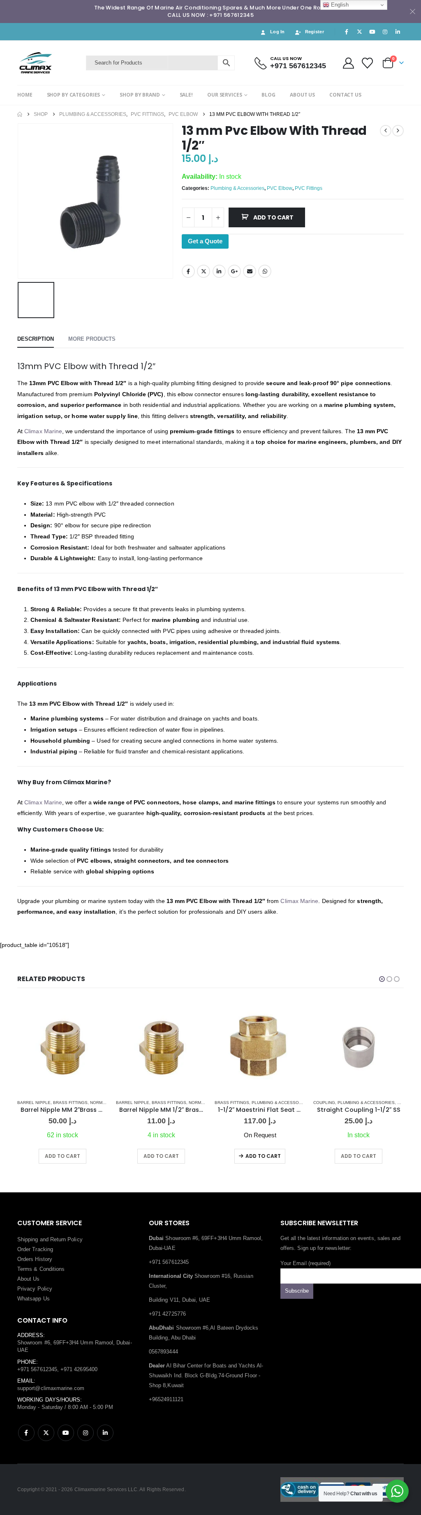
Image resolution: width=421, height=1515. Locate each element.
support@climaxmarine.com (51, 1388)
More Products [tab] (92, 339)
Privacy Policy (34, 1289)
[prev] (385, 130)
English (339, 5)
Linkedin (105, 1433)
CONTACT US (345, 94)
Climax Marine (43, 431)
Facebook (188, 271)
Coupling (324, 1102)
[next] (398, 130)
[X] (359, 31)
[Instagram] (385, 31)
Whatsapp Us (33, 1299)
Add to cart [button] (62, 1155)
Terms (24, 1269)
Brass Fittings (70, 1102)
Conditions (52, 1269)
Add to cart (273, 217)
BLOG (268, 94)
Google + (234, 271)
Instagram (85, 1433)
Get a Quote (205, 241)
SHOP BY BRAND (140, 94)
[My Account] (348, 63)
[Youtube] (372, 31)
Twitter (203, 271)
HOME (24, 94)
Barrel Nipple (34, 1102)
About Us (28, 1279)
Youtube (66, 1433)
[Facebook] (346, 31)
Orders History (34, 1259)
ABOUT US (302, 94)
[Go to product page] (62, 1047)
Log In (277, 31)
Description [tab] (35, 339)
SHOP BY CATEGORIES (73, 94)
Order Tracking (35, 1249)
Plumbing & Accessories (237, 188)
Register (314, 31)
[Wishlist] (367, 63)
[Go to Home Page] (19, 114)
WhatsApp (264, 271)
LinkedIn (219, 271)
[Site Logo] (49, 63)
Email (249, 271)
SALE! (186, 94)
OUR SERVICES (224, 94)
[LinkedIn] (398, 31)
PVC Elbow (279, 188)
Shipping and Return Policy (50, 1239)
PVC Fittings (308, 188)
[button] (382, 979)
